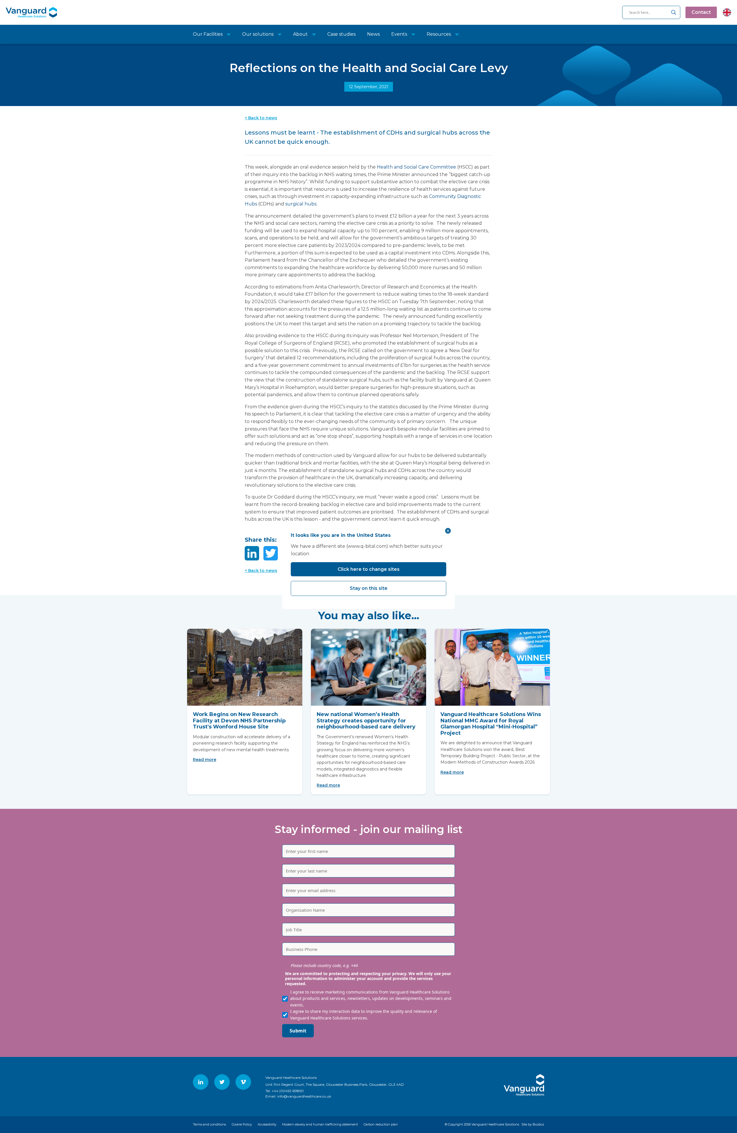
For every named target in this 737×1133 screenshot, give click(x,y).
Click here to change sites (369, 569)
